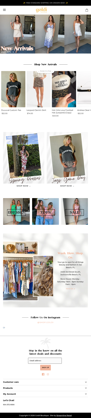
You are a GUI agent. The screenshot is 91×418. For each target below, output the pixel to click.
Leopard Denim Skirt (36, 110)
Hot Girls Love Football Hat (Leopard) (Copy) (62, 111)
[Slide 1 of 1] (45, 34)
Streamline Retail (64, 415)
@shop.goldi (45, 322)
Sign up (45, 367)
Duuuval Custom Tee (11, 110)
